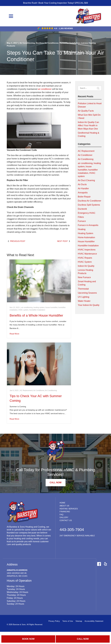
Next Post (62, 241)
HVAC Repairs (85, 258)
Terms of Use (67, 621)
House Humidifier (86, 241)
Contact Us (66, 520)
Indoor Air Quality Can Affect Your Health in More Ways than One (88, 125)
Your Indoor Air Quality (88, 305)
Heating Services (69, 509)
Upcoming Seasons (87, 293)
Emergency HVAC (86, 213)
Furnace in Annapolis (88, 225)
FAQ (61, 514)
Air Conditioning (27, 43)
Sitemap (79, 621)
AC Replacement (26, 390)
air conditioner (45, 89)
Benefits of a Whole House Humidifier (36, 315)
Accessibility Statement (94, 621)
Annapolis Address (17, 570)
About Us (64, 506)
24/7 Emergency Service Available (77, 535)
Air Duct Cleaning (86, 180)
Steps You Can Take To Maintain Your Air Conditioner (55, 56)
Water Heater (84, 301)
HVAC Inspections (86, 249)
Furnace (82, 221)
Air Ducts (82, 184)
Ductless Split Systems (89, 205)
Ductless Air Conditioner (47, 43)
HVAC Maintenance (87, 254)
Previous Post (17, 241)
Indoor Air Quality (86, 266)
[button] (55, 28)
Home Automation (86, 237)
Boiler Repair (84, 197)
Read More (14, 334)
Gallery (64, 517)
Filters (81, 217)
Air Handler (83, 188)
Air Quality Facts (86, 111)
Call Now (83, 639)
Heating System (85, 233)
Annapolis (83, 192)
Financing (65, 511)
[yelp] (105, 564)
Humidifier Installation (69, 43)
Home (62, 503)
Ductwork (82, 209)
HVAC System (85, 262)
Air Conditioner (38, 390)
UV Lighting (83, 297)
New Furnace (84, 277)
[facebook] (99, 564)
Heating (81, 229)
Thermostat (83, 289)
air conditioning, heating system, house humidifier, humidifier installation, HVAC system (89, 169)
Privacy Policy (54, 621)
